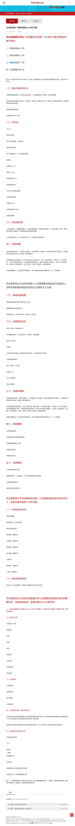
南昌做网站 (42, 821)
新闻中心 (24, 21)
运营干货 (36, 21)
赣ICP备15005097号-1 (16, 823)
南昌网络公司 (48, 821)
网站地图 (13, 817)
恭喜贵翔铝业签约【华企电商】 (23, 808)
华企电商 (29, 823)
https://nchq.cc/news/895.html (20, 799)
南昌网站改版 (55, 821)
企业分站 (8, 817)
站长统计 (50, 823)
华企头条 (22, 13)
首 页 (17, 13)
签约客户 (29, 13)
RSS (17, 817)
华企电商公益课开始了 (20, 804)
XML (20, 817)
